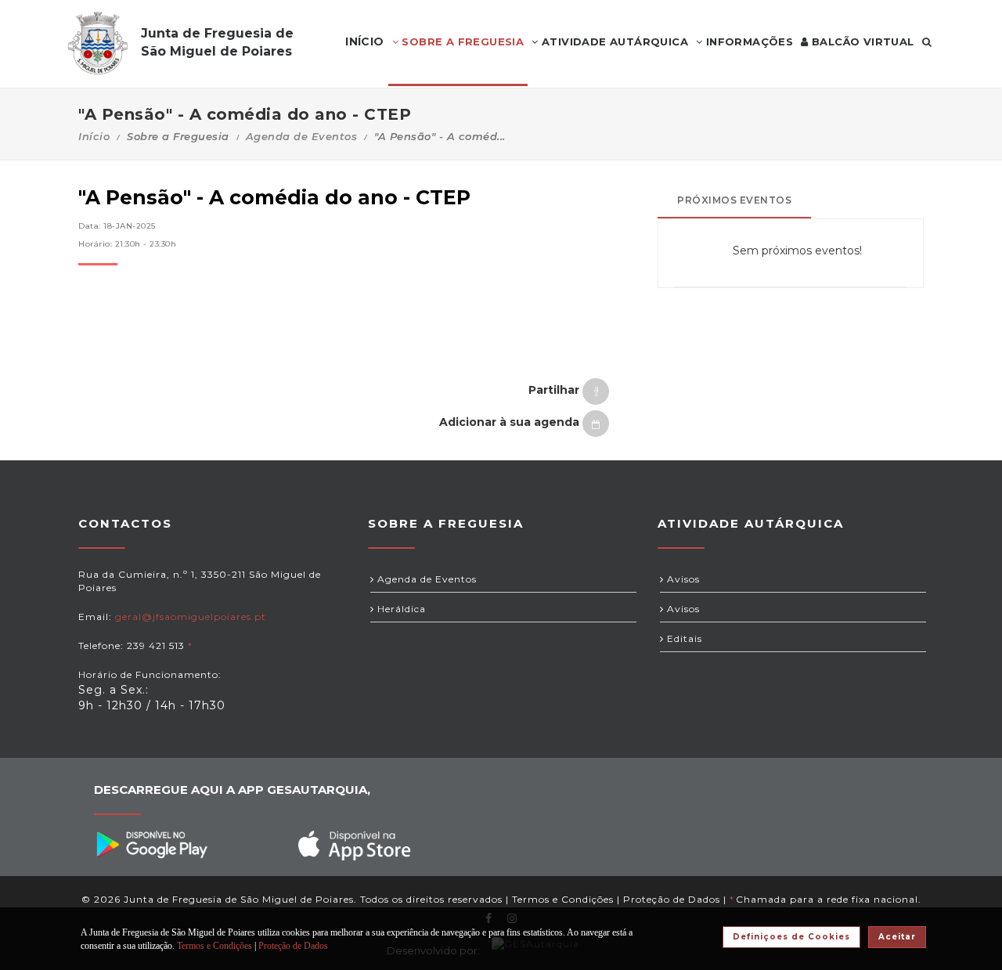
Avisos (682, 579)
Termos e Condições (563, 899)
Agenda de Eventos (302, 136)
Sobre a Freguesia (461, 41)
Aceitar (897, 937)
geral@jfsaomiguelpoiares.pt (190, 616)
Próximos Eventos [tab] (734, 200)
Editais (683, 638)
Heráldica (400, 609)
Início (94, 136)
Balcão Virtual (861, 41)
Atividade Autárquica (613, 41)
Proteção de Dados (671, 899)
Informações (747, 41)
